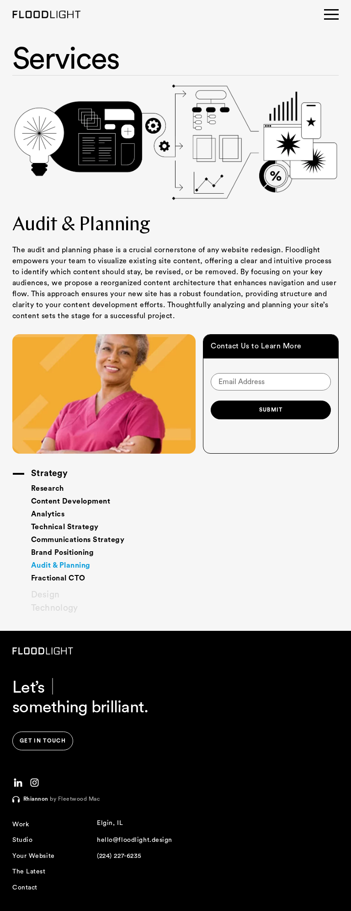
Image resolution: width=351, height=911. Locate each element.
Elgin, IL (110, 823)
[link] (42, 741)
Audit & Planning (60, 565)
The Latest (29, 871)
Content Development (70, 501)
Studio (22, 840)
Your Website (33, 856)
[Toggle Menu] (331, 14)
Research (47, 488)
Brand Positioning (62, 552)
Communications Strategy (77, 539)
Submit (271, 409)
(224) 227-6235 (119, 856)
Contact (24, 887)
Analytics (47, 514)
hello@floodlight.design (134, 840)
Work (20, 824)
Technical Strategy (65, 527)
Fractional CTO (58, 578)
